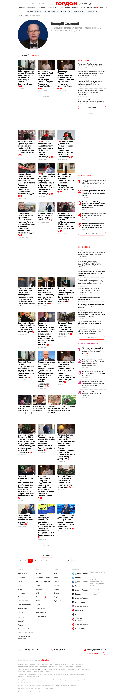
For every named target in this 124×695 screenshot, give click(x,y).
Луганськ (57, 601)
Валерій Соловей (35, 15)
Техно (20, 597)
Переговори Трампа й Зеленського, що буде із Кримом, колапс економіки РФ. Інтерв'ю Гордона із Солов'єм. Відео (65, 78)
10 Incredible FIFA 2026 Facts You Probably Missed (24, 408)
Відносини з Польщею (77, 11)
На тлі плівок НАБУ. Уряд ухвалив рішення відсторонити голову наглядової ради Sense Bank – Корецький (93, 204)
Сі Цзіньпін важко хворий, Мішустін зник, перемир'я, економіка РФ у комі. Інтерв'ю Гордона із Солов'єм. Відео (26, 77)
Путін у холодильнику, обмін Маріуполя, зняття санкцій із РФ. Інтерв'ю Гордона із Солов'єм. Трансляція (45, 149)
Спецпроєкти (41, 616)
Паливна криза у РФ (34, 11)
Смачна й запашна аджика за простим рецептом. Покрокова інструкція (93, 373)
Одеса (56, 581)
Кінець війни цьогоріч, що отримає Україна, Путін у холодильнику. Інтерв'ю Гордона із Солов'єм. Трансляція (65, 149)
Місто (56, 569)
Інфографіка (22, 608)
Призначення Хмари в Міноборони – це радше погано (94, 215)
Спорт (20, 589)
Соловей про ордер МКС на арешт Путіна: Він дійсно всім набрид (26, 519)
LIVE (83, 7)
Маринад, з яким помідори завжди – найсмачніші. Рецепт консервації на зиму (93, 383)
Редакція (21, 625)
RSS (77, 614)
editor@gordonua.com (96, 650)
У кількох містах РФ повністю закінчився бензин (89, 298)
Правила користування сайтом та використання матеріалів (97, 574)
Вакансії (21, 621)
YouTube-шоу (41, 612)
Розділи (38, 569)
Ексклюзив (91, 7)
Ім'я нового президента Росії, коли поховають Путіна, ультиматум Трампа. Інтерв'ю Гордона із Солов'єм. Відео (46, 78)
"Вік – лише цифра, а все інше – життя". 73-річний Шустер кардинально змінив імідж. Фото (93, 350)
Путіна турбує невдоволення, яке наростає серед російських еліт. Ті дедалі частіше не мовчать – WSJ (90, 282)
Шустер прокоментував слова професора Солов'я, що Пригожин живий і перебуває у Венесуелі (65, 294)
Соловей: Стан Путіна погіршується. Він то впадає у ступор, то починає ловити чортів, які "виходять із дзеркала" (26, 369)
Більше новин (92, 337)
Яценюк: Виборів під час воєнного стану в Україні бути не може (45, 216)
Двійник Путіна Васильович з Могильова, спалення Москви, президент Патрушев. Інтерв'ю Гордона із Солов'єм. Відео (65, 181)
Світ (19, 585)
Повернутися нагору (94, 653)
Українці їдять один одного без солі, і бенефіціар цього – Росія (91, 65)
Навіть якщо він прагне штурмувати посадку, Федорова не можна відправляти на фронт (90, 83)
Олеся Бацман (81, 602)
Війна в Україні (23, 573)
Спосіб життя (23, 601)
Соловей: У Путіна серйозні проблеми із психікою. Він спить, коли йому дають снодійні (26, 327)
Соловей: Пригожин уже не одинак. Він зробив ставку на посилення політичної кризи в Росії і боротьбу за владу (46, 442)
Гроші (20, 581)
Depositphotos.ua (43, 669)
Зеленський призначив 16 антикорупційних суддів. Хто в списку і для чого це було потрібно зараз (90, 263)
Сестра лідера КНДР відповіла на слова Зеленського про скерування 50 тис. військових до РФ (93, 192)
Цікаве (20, 612)
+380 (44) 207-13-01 (30, 650)
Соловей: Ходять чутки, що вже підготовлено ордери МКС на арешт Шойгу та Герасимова (65, 481)
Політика (21, 577)
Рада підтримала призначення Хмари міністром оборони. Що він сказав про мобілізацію (93, 225)
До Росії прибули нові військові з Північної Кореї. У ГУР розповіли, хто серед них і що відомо (91, 314)
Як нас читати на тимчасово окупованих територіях (24, 640)
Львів (56, 577)
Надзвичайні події (24, 605)
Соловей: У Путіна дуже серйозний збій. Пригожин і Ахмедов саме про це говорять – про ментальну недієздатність (66, 522)
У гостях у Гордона (55, 7)
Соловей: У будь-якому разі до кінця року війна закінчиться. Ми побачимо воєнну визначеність (65, 328)
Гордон (20, 15)
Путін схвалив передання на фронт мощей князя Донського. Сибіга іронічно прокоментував (90, 331)
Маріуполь (58, 597)
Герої (26, 15)
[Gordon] (66, 3)
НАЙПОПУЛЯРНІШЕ (86, 175)
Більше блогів (92, 107)
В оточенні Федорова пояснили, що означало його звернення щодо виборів (91, 306)
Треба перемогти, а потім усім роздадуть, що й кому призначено (90, 92)
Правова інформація (25, 633)
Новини (22, 7)
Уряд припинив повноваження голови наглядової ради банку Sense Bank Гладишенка (91, 254)
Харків (56, 589)
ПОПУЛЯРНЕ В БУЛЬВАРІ (88, 343)
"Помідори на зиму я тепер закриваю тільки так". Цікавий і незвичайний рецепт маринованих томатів (93, 362)
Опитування (40, 608)
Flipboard (79, 610)
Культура (21, 593)
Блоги (67, 7)
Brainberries (21, 413)
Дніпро (56, 593)
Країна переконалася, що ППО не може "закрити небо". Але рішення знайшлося (94, 182)
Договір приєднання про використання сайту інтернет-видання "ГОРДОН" (97, 591)
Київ (55, 573)
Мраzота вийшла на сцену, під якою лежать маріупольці (91, 101)
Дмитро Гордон (81, 574)
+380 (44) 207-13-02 (63, 650)
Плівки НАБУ (92, 11)
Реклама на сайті (24, 629)
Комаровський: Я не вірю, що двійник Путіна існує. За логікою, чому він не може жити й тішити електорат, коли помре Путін (46, 296)
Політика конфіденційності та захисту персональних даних (97, 582)
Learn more (28, 412)
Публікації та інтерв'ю (36, 7)
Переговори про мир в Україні (55, 11)
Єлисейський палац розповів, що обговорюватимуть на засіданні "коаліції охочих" (90, 323)
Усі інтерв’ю (23, 55)
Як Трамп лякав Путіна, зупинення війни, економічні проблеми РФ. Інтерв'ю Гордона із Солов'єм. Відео (26, 146)
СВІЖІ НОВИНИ (84, 247)
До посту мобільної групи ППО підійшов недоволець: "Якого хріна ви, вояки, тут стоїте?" (91, 73)
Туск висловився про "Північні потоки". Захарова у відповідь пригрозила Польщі (89, 290)
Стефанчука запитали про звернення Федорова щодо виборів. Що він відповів (91, 273)
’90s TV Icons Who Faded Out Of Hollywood (68, 408)
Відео (38, 605)
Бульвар (75, 7)
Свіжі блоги (84, 61)
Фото (102, 7)
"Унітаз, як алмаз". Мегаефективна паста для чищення (91, 393)
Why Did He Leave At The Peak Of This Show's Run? (39, 408)
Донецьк (57, 585)
